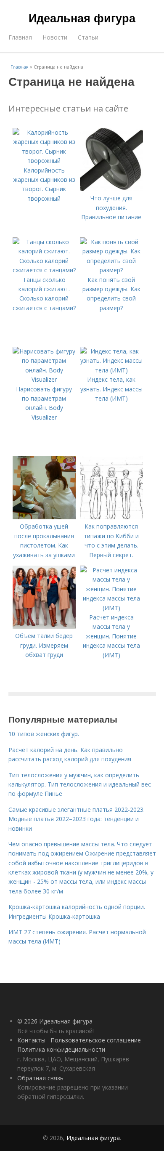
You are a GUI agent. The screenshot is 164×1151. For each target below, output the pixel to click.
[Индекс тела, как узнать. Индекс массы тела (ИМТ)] (111, 370)
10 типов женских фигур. (43, 734)
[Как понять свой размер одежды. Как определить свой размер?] (111, 270)
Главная (20, 37)
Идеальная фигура (82, 18)
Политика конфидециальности (61, 1049)
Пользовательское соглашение (95, 1040)
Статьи (88, 37)
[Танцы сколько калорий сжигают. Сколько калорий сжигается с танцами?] (44, 270)
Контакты (31, 1040)
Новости (54, 37)
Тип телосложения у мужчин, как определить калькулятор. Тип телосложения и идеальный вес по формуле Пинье (79, 784)
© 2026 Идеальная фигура (55, 1021)
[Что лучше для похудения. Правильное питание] (111, 189)
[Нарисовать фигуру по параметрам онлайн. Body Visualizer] (44, 379)
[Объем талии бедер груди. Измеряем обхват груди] (44, 626)
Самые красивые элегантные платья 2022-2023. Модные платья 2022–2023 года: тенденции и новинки (76, 818)
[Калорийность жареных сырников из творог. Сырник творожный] (44, 161)
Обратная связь (40, 1078)
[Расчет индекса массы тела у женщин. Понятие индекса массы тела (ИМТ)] (111, 608)
